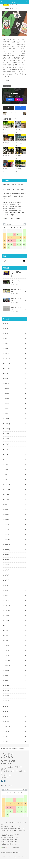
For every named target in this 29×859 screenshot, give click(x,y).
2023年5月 (6, 514)
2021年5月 (6, 635)
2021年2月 (6, 650)
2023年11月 (6, 484)
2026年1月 (6, 353)
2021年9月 (6, 615)
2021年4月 (6, 640)
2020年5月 (6, 696)
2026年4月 (6, 338)
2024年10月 (6, 429)
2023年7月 (6, 504)
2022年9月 (6, 555)
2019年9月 (6, 736)
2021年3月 (6, 645)
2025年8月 (6, 378)
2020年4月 (6, 701)
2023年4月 (6, 519)
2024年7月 (6, 444)
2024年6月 (6, 449)
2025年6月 (6, 388)
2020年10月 (6, 670)
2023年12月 (6, 479)
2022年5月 (6, 575)
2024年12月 (6, 418)
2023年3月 (6, 524)
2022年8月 (6, 560)
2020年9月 (6, 676)
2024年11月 (6, 424)
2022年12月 (6, 539)
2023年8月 (6, 499)
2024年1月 (6, 474)
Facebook (16, 196)
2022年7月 (6, 565)
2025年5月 (6, 393)
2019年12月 (6, 721)
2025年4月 (6, 398)
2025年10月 (6, 368)
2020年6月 (6, 691)
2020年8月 (6, 681)
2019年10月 (6, 731)
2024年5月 (6, 454)
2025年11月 (6, 363)
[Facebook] (10, 99)
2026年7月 (6, 323)
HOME (3, 748)
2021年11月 (6, 605)
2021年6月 (6, 630)
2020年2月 (6, 711)
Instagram (7, 196)
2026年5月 (6, 333)
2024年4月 (6, 459)
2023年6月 (6, 509)
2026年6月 (6, 328)
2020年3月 (6, 706)
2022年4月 (6, 580)
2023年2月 (6, 529)
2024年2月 (6, 469)
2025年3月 (6, 403)
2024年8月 (6, 439)
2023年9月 (6, 494)
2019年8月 (6, 741)
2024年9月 (6, 434)
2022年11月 (6, 545)
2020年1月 (6, 716)
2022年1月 (6, 595)
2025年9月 (6, 373)
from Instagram (7, 80)
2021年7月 (6, 625)
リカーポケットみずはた (11, 857)
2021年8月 (6, 620)
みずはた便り (6, 4)
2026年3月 (6, 343)
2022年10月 (6, 550)
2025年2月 (6, 408)
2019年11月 (6, 726)
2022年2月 (6, 590)
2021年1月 (6, 655)
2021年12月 (6, 600)
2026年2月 (6, 348)
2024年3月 (6, 464)
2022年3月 (6, 585)
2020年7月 (6, 686)
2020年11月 (6, 665)
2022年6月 (6, 570)
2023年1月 (6, 534)
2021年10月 (6, 610)
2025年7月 (6, 383)
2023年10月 (6, 489)
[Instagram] (19, 99)
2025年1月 (6, 413)
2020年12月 (6, 660)
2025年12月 (6, 358)
